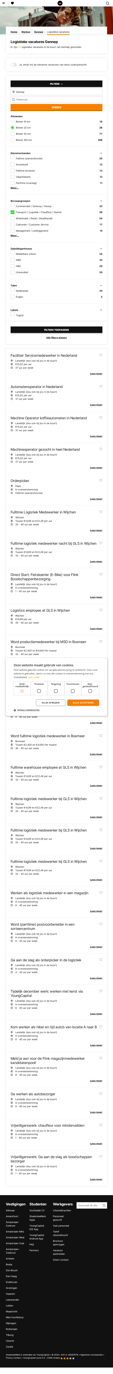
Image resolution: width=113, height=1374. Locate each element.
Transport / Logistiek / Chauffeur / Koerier (39, 212)
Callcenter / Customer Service (32, 224)
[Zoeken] (109, 3)
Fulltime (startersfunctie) (29, 158)
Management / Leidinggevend (32, 230)
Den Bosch (12, 1270)
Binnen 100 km (24, 139)
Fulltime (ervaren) (25, 170)
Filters (55, 83)
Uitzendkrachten (62, 1210)
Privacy (9, 1358)
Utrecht (10, 1340)
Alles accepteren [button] (83, 702)
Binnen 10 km (23, 121)
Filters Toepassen (56, 329)
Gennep (38, 31)
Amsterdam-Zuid (15, 1243)
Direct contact (61, 1259)
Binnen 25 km (23, 127)
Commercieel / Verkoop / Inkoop (33, 206)
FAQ (31, 1244)
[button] (26, 710)
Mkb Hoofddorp (14, 1317)
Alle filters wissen (56, 337)
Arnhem (10, 1258)
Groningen (11, 1287)
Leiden (9, 1305)
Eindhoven (11, 1282)
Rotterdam (11, 1329)
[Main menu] (3, 3)
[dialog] (56, 687)
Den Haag (11, 1276)
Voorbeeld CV (37, 1210)
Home (14, 31)
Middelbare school (26, 253)
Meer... (15, 187)
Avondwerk (22, 164)
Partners (34, 1250)
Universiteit (22, 272)
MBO (18, 259)
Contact (17, 1358)
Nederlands (22, 290)
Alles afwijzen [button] (51, 702)
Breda (9, 1264)
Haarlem (10, 1293)
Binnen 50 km (23, 133)
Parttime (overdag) (26, 183)
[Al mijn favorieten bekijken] (12, 3)
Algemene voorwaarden (91, 1354)
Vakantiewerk (23, 176)
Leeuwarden (12, 1299)
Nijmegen (11, 1323)
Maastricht (11, 1311)
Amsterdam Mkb (15, 1231)
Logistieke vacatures (58, 31)
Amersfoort (12, 1216)
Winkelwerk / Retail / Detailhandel (34, 218)
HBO (18, 266)
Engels (19, 296)
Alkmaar (10, 1210)
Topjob (20, 315)
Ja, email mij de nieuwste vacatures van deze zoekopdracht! (53, 64)
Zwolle (9, 1346)
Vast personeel (61, 1225)
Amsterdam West (15, 1237)
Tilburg (10, 1334)
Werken (25, 31)
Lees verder (34, 677)
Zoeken (56, 107)
